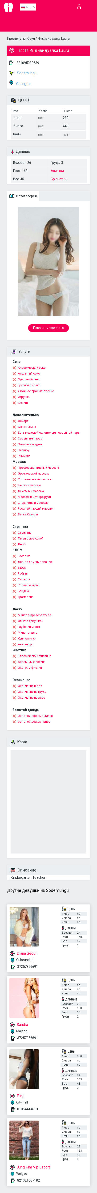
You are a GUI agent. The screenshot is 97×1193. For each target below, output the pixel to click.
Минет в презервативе (34, 615)
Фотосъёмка (27, 427)
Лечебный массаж (31, 491)
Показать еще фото (48, 328)
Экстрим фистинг (30, 667)
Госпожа (24, 556)
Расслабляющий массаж (35, 508)
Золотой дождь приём (34, 721)
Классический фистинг (34, 656)
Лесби (22, 544)
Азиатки (57, 171)
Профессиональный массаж (38, 467)
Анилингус (25, 644)
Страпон (24, 579)
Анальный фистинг (31, 662)
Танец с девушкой (31, 538)
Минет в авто (27, 632)
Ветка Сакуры (28, 514)
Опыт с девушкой (30, 621)
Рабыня (23, 573)
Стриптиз (25, 532)
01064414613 (27, 1109)
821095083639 (27, 63)
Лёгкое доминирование (35, 562)
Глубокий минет (29, 627)
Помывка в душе (30, 444)
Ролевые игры (28, 585)
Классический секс (31, 367)
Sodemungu (26, 73)
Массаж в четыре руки (34, 497)
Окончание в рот (30, 686)
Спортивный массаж (33, 502)
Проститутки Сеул (21, 38)
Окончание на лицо (31, 697)
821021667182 (28, 1180)
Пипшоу (23, 450)
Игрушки (24, 397)
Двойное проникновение (36, 391)
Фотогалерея (26, 196)
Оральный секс (29, 379)
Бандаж (23, 591)
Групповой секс (29, 385)
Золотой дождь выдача (35, 716)
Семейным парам (30, 438)
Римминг (24, 456)
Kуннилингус (27, 638)
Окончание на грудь (32, 691)
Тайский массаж (29, 485)
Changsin (23, 84)
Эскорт (23, 421)
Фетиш (23, 402)
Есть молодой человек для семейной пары (49, 432)
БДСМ (22, 567)
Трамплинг (25, 597)
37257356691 (27, 966)
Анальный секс (29, 373)
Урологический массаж (35, 479)
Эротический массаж (33, 473)
